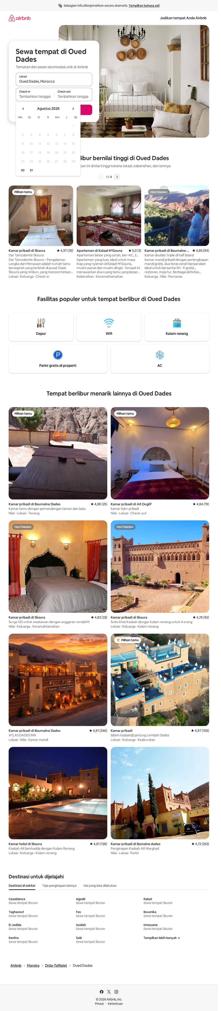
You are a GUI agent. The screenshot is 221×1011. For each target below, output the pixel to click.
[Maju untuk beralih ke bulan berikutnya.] (73, 108)
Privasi (99, 1004)
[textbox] (35, 96)
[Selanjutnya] (117, 176)
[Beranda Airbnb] (20, 18)
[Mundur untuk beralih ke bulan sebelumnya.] (23, 108)
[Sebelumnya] (101, 176)
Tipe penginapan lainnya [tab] (59, 886)
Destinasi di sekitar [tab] (22, 886)
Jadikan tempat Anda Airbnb (183, 18)
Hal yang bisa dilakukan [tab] (100, 886)
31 (31, 170)
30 (23, 170)
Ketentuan (115, 1004)
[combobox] (54, 81)
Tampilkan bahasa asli (144, 6)
